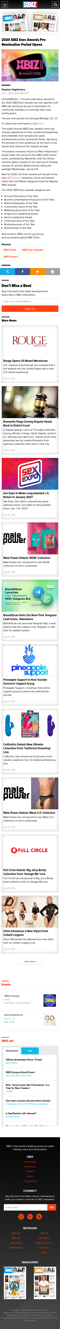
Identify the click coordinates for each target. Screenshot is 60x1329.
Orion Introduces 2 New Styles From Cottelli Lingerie (25, 933)
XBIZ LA (44, 1233)
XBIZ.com (15, 1233)
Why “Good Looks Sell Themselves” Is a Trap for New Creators (27, 1087)
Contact (30, 1171)
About (30, 1176)
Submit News (30, 1161)
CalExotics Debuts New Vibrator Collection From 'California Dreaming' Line (27, 748)
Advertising (30, 1166)
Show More (30, 961)
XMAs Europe (11, 996)
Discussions (12, 1050)
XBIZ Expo (44, 1247)
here (40, 123)
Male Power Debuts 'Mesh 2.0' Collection (29, 812)
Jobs (30, 1050)
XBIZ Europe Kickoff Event (20, 1072)
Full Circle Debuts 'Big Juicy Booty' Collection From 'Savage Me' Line (25, 872)
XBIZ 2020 (9, 250)
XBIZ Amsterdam (44, 1242)
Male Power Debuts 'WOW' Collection (26, 558)
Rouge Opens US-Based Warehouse (25, 360)
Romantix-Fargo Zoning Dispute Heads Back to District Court (27, 423)
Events (6, 984)
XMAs (44, 1252)
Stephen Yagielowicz (13, 89)
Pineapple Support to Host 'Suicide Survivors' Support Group (25, 681)
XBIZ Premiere (16, 1247)
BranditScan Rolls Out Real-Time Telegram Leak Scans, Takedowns (30, 617)
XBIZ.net (7, 1041)
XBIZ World (15, 1242)
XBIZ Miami (44, 1238)
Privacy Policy (30, 1181)
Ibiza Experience (13, 1014)
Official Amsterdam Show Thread (24, 1059)
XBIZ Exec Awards (32, 250)
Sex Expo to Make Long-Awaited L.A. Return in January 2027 (26, 495)
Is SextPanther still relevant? (21, 1113)
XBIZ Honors (14, 178)
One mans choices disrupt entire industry (28, 1100)
